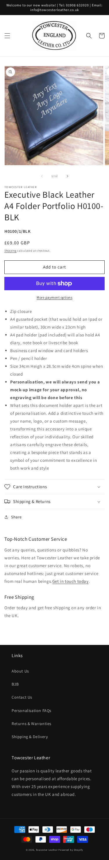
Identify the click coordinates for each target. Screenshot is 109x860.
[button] (7, 35)
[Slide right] (67, 176)
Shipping (10, 251)
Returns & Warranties (31, 723)
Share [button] (16, 517)
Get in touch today (70, 581)
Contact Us (22, 697)
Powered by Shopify (70, 849)
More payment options (54, 297)
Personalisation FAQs (31, 710)
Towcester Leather (47, 849)
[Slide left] (41, 176)
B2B (15, 684)
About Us (20, 671)
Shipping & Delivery (30, 736)
